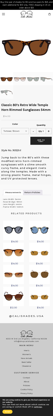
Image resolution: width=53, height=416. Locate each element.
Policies (26, 385)
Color (15, 124)
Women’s (26, 354)
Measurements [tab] (13, 192)
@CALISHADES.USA (26, 316)
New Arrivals (26, 358)
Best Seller (26, 362)
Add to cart (41, 140)
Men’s (26, 350)
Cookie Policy (26, 389)
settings (38, 407)
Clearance (26, 366)
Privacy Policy (26, 393)
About (26, 382)
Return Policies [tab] (32, 192)
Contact (26, 378)
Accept (7, 412)
